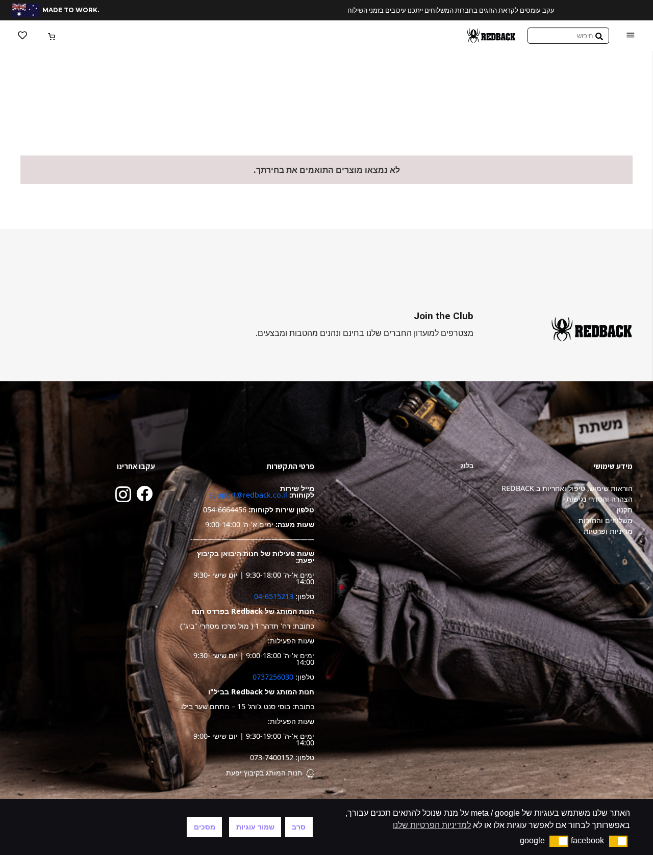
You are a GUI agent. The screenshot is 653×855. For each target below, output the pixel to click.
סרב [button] (299, 827)
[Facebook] (144, 493)
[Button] (22, 35)
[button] (618, 841)
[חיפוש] (599, 36)
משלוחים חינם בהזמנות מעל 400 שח (441, 10)
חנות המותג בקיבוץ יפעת (264, 773)
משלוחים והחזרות (606, 520)
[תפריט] (630, 35)
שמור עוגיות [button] (255, 827)
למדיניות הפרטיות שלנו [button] (432, 825)
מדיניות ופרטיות (608, 531)
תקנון (625, 509)
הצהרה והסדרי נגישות (599, 499)
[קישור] (491, 35)
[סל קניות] (52, 35)
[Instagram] (123, 494)
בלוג (467, 465)
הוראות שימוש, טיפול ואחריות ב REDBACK (567, 488)
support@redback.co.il (248, 495)
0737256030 (273, 677)
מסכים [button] (204, 827)
